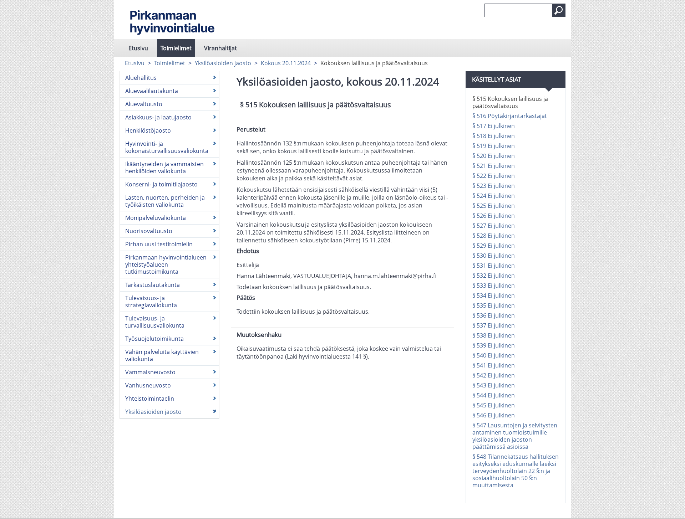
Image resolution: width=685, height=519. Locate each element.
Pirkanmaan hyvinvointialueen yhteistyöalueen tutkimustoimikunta (166, 264)
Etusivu (138, 48)
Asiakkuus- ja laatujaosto (158, 117)
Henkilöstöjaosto (148, 130)
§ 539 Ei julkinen (493, 345)
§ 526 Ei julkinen (493, 215)
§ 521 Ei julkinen (493, 165)
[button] (558, 10)
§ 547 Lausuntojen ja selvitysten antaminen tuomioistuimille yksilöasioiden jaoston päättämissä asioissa (514, 436)
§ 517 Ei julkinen (493, 125)
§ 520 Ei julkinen (493, 155)
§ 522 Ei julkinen (493, 175)
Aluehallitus (141, 78)
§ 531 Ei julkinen (493, 265)
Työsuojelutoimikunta (154, 339)
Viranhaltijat (220, 48)
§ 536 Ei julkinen (493, 315)
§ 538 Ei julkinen (493, 335)
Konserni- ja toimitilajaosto (161, 184)
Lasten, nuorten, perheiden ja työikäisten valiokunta (165, 201)
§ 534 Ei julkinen (493, 295)
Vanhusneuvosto (148, 385)
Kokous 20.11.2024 (286, 63)
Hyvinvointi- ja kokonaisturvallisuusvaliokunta (166, 147)
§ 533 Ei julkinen (493, 285)
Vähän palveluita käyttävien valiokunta (162, 355)
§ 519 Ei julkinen (493, 145)
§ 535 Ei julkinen (493, 305)
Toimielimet (176, 48)
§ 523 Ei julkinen (493, 185)
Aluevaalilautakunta (151, 91)
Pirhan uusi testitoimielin (159, 244)
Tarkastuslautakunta (152, 285)
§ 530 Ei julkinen (493, 255)
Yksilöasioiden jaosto (223, 63)
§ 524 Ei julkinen (493, 195)
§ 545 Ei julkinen (493, 405)
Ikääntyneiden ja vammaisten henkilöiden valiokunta (164, 167)
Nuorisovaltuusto (148, 231)
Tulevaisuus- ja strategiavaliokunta (151, 301)
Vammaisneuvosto (150, 372)
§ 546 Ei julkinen (493, 415)
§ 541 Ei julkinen (493, 365)
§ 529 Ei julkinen (493, 245)
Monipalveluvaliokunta (155, 218)
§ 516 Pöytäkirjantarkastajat (509, 115)
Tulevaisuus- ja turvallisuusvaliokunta (154, 321)
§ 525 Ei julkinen (493, 205)
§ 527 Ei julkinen (493, 225)
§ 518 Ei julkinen (493, 135)
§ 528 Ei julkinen (493, 235)
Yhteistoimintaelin (149, 398)
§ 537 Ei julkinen (493, 325)
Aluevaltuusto (143, 104)
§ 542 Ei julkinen (493, 375)
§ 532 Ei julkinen (493, 275)
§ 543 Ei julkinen (493, 385)
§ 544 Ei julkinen (493, 395)
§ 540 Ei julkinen (493, 355)
